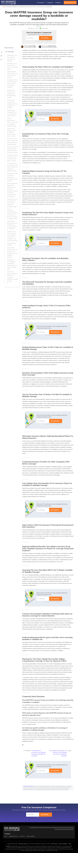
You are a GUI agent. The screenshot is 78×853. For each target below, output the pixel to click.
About (5, 836)
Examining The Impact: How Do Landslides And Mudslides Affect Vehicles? (11, 93)
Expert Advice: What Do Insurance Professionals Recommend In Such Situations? (12, 177)
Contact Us (22, 836)
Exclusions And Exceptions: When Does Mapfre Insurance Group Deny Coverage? (11, 132)
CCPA (69, 843)
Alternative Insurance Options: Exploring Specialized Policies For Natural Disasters (12, 149)
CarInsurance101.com (23, 843)
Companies (50, 2)
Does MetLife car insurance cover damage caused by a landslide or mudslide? (38, 753)
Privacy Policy (54, 843)
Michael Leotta (52, 46)
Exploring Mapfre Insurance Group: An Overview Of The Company (12, 74)
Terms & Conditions (62, 843)
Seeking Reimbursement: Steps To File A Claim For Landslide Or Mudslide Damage (12, 122)
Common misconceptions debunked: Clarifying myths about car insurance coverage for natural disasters (12, 214)
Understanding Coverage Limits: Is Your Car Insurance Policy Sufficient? (12, 113)
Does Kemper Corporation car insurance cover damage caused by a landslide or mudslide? (58, 753)
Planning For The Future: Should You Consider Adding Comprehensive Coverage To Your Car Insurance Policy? (12, 236)
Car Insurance (40, 2)
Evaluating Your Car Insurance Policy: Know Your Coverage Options (12, 66)
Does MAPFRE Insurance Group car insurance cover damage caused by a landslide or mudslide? (12, 252)
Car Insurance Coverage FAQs (44, 6)
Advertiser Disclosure (8, 47)
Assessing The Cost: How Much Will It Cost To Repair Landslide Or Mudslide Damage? (12, 203)
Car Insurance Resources (11, 6)
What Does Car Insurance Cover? (27, 6)
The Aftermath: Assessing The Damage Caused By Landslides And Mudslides (12, 103)
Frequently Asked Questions (11, 244)
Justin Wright (32, 46)
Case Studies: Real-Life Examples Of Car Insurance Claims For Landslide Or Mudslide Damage (12, 167)
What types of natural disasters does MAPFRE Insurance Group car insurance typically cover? (12, 264)
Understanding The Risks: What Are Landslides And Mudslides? (12, 58)
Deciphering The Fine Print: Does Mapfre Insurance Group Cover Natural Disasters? (12, 83)
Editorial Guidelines (28, 786)
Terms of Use (48, 41)
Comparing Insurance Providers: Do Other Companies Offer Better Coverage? (12, 157)
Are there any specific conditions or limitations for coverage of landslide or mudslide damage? (12, 276)
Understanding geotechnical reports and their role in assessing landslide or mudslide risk (12, 225)
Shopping (57, 2)
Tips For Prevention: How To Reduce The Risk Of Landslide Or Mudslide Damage (12, 141)
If (7, 283)
